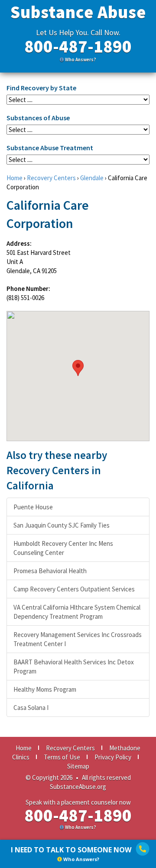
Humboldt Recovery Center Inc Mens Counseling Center (63, 548)
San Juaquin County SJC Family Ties (61, 525)
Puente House (33, 507)
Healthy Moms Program (44, 689)
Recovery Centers (51, 178)
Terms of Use (62, 757)
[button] (78, 368)
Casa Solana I (31, 707)
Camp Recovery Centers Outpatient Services (74, 589)
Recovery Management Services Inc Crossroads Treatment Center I (77, 639)
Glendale (92, 178)
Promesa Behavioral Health (50, 571)
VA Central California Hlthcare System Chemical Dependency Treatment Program (76, 611)
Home (14, 178)
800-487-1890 (78, 46)
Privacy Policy (112, 757)
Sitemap (78, 766)
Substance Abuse (78, 12)
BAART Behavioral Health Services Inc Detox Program (73, 666)
